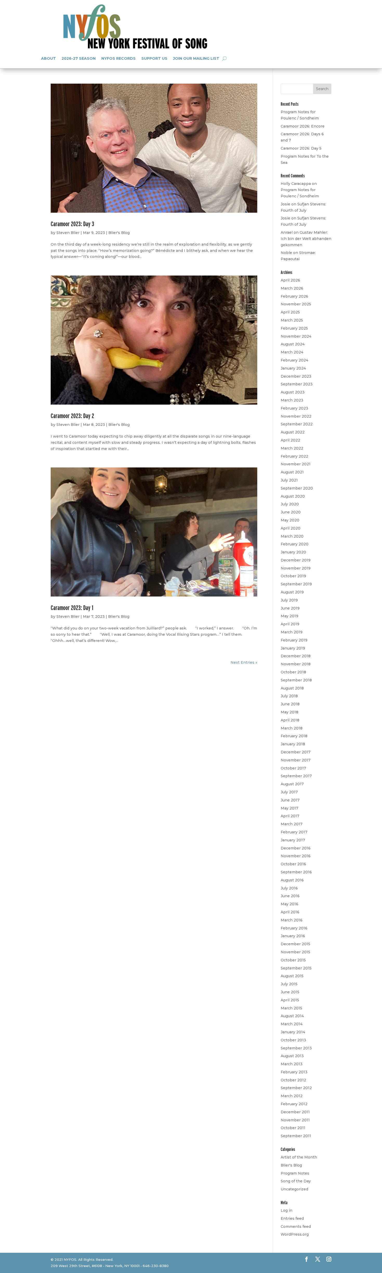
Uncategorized (294, 1189)
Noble (286, 252)
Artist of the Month (299, 1157)
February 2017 (294, 832)
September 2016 (296, 872)
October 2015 (293, 960)
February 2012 (294, 1104)
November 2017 (296, 760)
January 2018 (293, 744)
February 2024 (294, 360)
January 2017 (293, 840)
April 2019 (290, 624)
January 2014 (293, 1032)
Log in (286, 1210)
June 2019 (290, 608)
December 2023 (296, 376)
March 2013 (291, 1064)
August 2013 (292, 1056)
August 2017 (292, 784)
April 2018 (290, 720)
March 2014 (291, 1024)
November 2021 (296, 464)
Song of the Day (296, 1181)
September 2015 (296, 968)
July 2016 (289, 888)
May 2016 (289, 904)
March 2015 (291, 1008)
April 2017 (290, 816)
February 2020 (294, 544)
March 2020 (292, 536)
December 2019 (296, 560)
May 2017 (289, 808)
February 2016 (294, 928)
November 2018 (296, 664)
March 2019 (291, 632)
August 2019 (292, 592)
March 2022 (292, 448)
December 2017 (296, 752)
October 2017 (293, 768)
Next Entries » (243, 662)
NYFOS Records (118, 58)
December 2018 (296, 656)
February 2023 (294, 408)
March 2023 (292, 400)
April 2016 (290, 912)
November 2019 (296, 568)
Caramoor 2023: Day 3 (72, 224)
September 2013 (296, 1048)
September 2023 (297, 384)
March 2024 (292, 352)
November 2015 (295, 952)
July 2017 (289, 792)
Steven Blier (68, 232)
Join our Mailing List (196, 58)
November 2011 (295, 1120)
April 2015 (290, 1000)
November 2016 (296, 856)
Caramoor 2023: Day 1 (72, 608)
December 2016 (296, 848)
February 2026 (294, 296)
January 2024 (293, 368)
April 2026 (290, 280)
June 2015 (290, 992)
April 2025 (290, 312)
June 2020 (291, 512)
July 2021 (289, 480)
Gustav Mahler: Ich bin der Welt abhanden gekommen (306, 238)
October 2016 (293, 864)
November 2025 (296, 304)
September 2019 (296, 584)
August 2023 (293, 392)
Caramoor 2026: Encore (303, 126)
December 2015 (295, 944)
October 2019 (293, 576)
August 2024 (293, 344)
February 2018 (294, 736)
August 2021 (292, 472)
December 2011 (295, 1112)
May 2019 (289, 616)
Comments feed (296, 1226)
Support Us (154, 58)
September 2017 (296, 776)
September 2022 (297, 424)
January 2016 (293, 936)
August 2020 (293, 496)
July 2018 (289, 696)
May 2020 (290, 520)
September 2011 (296, 1136)
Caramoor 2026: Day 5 (301, 148)
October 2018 (293, 672)
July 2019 (289, 600)
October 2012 (293, 1080)
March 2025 (292, 320)
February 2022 (294, 456)
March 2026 (292, 288)
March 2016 (291, 920)
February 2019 (294, 640)
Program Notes (295, 1173)
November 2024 (296, 336)
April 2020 (290, 528)
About (48, 58)
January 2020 (293, 552)
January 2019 (293, 648)
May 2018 (289, 712)
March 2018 (291, 728)
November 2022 (296, 416)
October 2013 (293, 1040)
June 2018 (290, 704)
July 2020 (290, 504)
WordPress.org (295, 1234)
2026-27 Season (79, 58)
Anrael (287, 232)
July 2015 (289, 984)
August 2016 (292, 880)
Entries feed (292, 1218)
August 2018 (292, 688)
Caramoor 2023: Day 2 (72, 416)
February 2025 (294, 328)
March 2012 (291, 1096)
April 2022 (290, 440)
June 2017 (290, 800)
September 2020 (297, 488)
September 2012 (296, 1088)
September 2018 (296, 680)
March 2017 (291, 824)
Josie (285, 204)
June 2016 (290, 896)
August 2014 (292, 1016)
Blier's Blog (119, 232)
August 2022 (293, 432)
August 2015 (292, 976)
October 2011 (293, 1127)
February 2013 (294, 1072)
